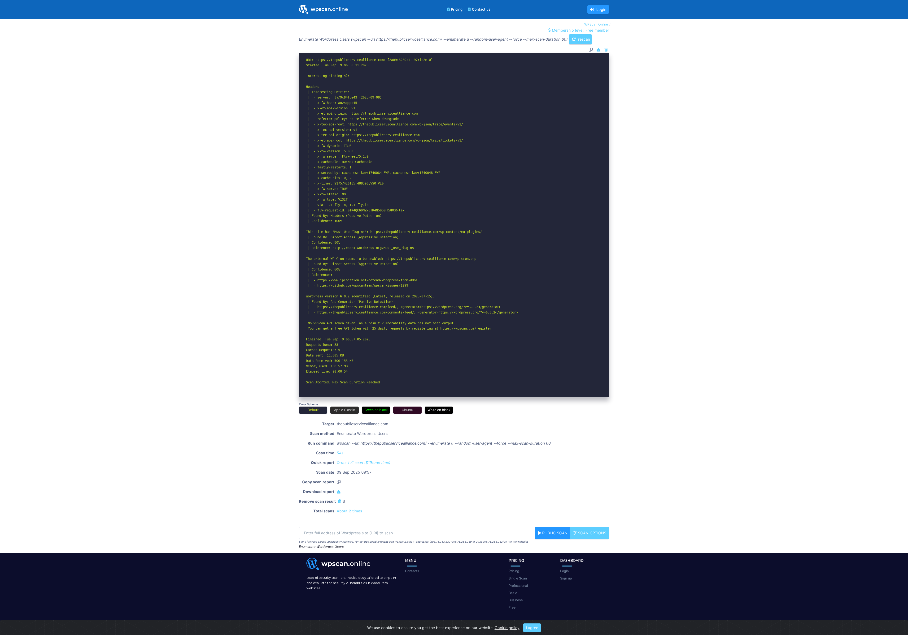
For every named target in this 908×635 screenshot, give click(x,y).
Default (313, 410)
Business (516, 600)
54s (340, 453)
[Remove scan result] (606, 49)
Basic (513, 593)
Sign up (566, 578)
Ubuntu (407, 410)
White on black (439, 410)
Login (600, 9)
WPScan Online (596, 24)
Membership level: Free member (580, 30)
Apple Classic (344, 410)
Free (512, 607)
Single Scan (518, 578)
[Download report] (598, 49)
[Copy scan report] (591, 49)
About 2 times (349, 511)
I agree (532, 627)
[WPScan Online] (323, 9)
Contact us (481, 9)
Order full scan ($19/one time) (363, 462)
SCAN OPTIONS (591, 533)
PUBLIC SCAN (554, 533)
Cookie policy (507, 627)
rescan (583, 39)
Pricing (457, 9)
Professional (518, 586)
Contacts (412, 571)
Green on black (376, 410)
